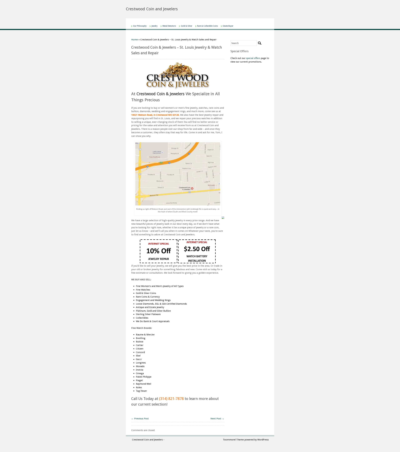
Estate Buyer (228, 26)
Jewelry (155, 26)
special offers (253, 58)
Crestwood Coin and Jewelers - (148, 439)
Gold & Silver (186, 26)
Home (134, 39)
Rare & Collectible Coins (207, 26)
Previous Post (140, 418)
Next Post (217, 418)
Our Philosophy (140, 26)
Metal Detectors (169, 26)
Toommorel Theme (233, 439)
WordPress (263, 439)
